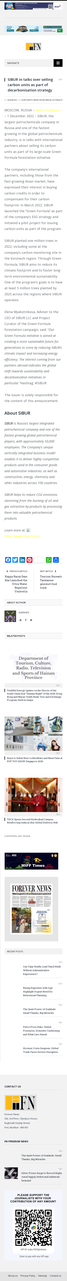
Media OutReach (48, 110)
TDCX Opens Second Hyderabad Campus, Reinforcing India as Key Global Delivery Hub (32, 821)
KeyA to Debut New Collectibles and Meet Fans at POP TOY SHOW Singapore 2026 (34, 759)
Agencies (12, 100)
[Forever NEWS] (33, 46)
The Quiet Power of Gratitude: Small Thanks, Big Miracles (39, 1011)
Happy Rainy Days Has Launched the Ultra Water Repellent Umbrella (16, 584)
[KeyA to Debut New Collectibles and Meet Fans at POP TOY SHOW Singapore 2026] (33, 735)
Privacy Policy (28, 1275)
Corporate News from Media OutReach (42, 100)
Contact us (55, 1275)
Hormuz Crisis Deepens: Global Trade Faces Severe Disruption (40, 1050)
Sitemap (42, 1275)
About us (13, 1275)
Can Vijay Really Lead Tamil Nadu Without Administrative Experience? (42, 970)
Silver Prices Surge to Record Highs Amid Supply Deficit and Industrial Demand (41, 1176)
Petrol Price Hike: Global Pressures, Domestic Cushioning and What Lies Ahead (41, 1030)
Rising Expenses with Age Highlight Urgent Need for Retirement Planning (38, 991)
